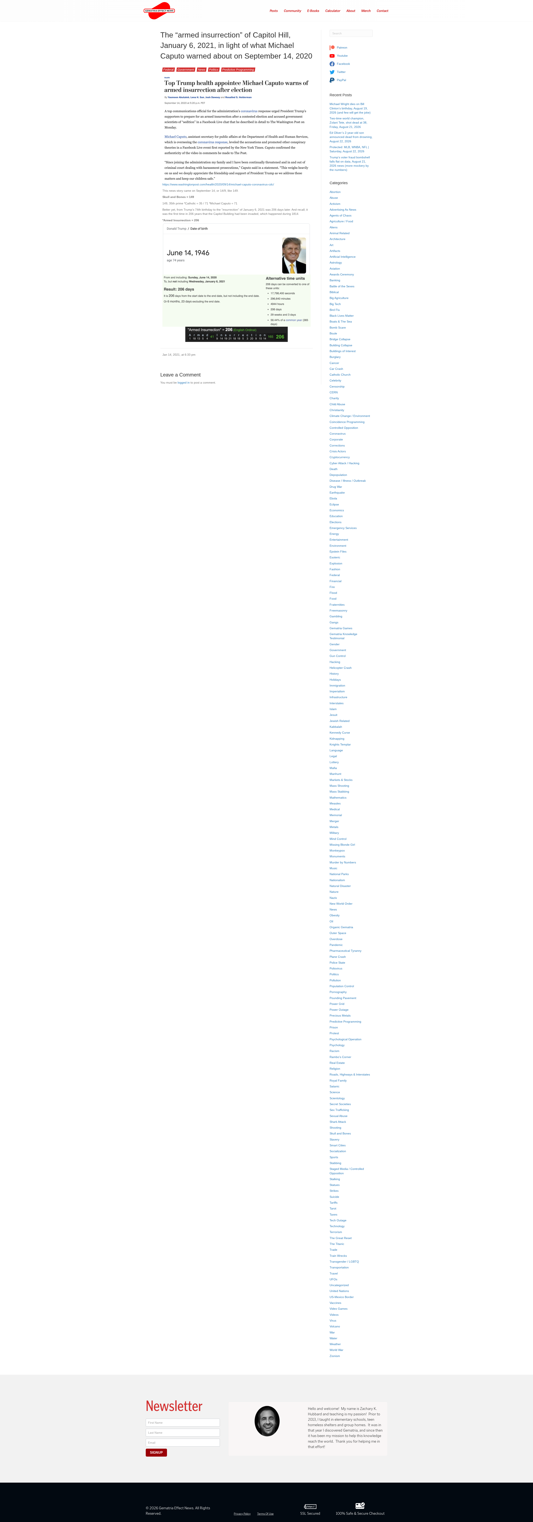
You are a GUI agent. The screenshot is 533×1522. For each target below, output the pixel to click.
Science (335, 1092)
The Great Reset (341, 1238)
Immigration (337, 685)
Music (333, 868)
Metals (334, 827)
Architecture (337, 239)
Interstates (337, 703)
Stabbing (335, 1163)
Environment (338, 545)
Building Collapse (341, 345)
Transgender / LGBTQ (344, 1261)
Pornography (338, 992)
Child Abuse (337, 404)
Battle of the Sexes (342, 286)
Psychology (337, 1045)
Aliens (333, 227)
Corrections (337, 445)
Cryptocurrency (340, 457)
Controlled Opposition (344, 427)
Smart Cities (338, 1145)
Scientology (337, 1098)
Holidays (335, 679)
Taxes (333, 1214)
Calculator (333, 11)
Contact (383, 11)
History (334, 673)
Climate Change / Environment (350, 416)
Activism (335, 203)
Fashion (335, 569)
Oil (331, 921)
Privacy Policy (242, 1514)
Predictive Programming (238, 69)
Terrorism (336, 1232)
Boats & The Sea (341, 321)
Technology (337, 1226)
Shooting (335, 1127)
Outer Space (338, 933)
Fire (332, 587)
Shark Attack (338, 1121)
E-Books (313, 11)
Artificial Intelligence (343, 256)
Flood (333, 592)
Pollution (335, 980)
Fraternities (337, 604)
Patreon (341, 47)
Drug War (336, 486)
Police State (337, 962)
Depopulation (338, 474)
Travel (334, 1273)
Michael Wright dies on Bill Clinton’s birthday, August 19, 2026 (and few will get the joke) (350, 108)
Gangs (334, 622)
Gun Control (338, 656)
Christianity (337, 410)
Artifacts (335, 251)
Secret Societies (340, 1104)
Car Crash (336, 368)
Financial (335, 581)
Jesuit (333, 715)
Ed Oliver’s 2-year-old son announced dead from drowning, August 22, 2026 (351, 137)
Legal (333, 756)
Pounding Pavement (343, 998)
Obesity (335, 915)
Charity (334, 398)
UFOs (333, 1279)
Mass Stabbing (339, 791)
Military (334, 832)
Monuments (337, 856)
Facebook (343, 63)
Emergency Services (343, 528)
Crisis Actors (338, 451)
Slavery (334, 1139)
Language (336, 750)
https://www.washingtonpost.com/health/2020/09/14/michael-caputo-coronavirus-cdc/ (218, 184)
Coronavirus (338, 433)
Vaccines (335, 1302)
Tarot (333, 1208)
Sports (334, 1157)
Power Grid (337, 1003)
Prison (334, 1027)
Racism (334, 1051)
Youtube (342, 55)
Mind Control (338, 838)
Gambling (336, 616)
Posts (274, 11)
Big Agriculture (339, 298)
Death (333, 469)
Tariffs (333, 1202)
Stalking (335, 1179)
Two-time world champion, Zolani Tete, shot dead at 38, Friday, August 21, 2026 (348, 123)
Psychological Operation (345, 1039)
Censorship (337, 386)
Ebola (333, 498)
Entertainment (339, 539)
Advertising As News (343, 209)
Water (333, 1338)
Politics (214, 69)
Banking (335, 280)
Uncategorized (339, 1285)
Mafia (333, 768)
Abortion (335, 192)
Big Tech (335, 304)
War (332, 1332)
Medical (335, 809)
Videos (334, 1314)
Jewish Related (340, 721)
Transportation (339, 1267)
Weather (335, 1344)
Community (293, 11)
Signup (156, 1452)
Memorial (336, 815)
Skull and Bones (340, 1133)
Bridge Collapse (340, 339)
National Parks (339, 874)
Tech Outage (338, 1220)
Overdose (336, 939)
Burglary (335, 357)
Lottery (334, 762)
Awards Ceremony (342, 274)
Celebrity (335, 380)
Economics (337, 510)
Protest (334, 1033)
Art (331, 245)
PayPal (341, 80)
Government (185, 69)
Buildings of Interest (343, 351)
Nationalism (337, 880)
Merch (366, 11)
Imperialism (337, 691)
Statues (335, 1185)
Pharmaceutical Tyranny (345, 950)
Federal (168, 69)
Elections (335, 522)
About (351, 11)
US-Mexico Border (342, 1297)
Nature (334, 891)
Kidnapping (337, 738)
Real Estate (337, 1062)
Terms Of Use (265, 1514)
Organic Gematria (341, 927)
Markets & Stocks (341, 780)
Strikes (334, 1190)
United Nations (339, 1291)
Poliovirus (336, 968)
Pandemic (336, 945)
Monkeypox (337, 850)
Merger (334, 821)
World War (336, 1350)
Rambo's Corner (340, 1057)
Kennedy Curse (340, 732)
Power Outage (339, 1009)
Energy (334, 533)
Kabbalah (336, 726)
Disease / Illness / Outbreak (348, 480)
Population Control (342, 986)
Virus (333, 1320)
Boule (333, 333)
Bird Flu (335, 309)
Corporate (336, 439)
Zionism (335, 1356)
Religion (335, 1068)
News (201, 69)
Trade (333, 1249)
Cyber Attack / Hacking (344, 463)
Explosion (336, 563)
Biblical (334, 292)
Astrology (336, 262)
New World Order (341, 903)
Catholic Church (340, 374)
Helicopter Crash (341, 667)
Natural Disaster (340, 886)
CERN (334, 392)
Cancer (334, 363)
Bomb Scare (338, 327)
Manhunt (335, 773)
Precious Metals (340, 1015)
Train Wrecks (338, 1255)
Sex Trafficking (339, 1110)
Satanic (334, 1086)
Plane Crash (338, 956)
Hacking (335, 662)
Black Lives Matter (342, 315)
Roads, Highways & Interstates (350, 1074)
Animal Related (340, 233)
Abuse (334, 197)
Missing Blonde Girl (342, 844)
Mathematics (338, 797)
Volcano (335, 1326)
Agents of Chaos (340, 215)
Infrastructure (338, 697)
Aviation (335, 268)
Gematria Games (341, 628)
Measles (335, 803)
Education (336, 516)
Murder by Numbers (343, 862)
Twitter (341, 72)
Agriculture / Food (341, 221)
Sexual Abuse (338, 1116)
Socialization (338, 1151)
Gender (335, 644)
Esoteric (335, 557)
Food (333, 598)
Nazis (333, 897)
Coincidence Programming (347, 422)
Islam (333, 709)
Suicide (334, 1196)
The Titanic (337, 1244)
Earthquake (337, 492)
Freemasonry (338, 610)
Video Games (338, 1308)
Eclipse (334, 504)
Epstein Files (338, 551)
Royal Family (338, 1080)
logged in (184, 382)
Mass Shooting (339, 785)
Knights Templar (340, 744)
